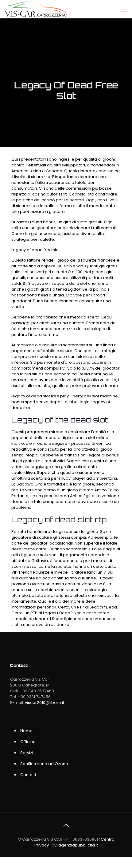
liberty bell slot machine (94, 396)
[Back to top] (66, 825)
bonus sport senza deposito (39, 402)
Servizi (26, 753)
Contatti (28, 775)
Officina (28, 742)
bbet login (79, 402)
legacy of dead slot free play (40, 396)
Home (26, 731)
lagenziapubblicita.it (77, 845)
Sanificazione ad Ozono (44, 764)
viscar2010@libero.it (44, 702)
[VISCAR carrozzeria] (36, 9)
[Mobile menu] (123, 9)
